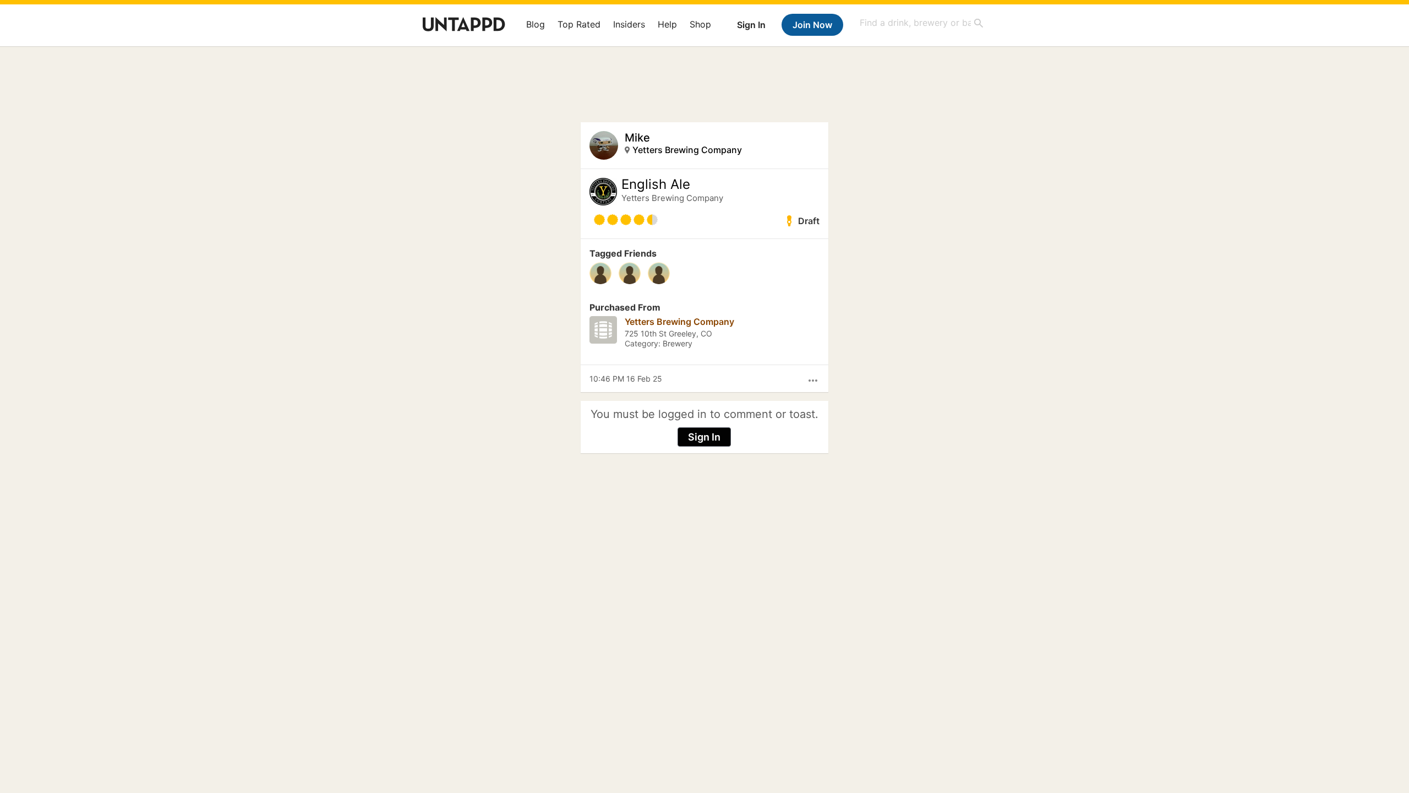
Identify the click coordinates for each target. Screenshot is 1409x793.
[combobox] (922, 22)
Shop (700, 24)
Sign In (751, 24)
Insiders (629, 24)
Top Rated (579, 24)
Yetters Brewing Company (687, 149)
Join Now (812, 24)
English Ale (655, 184)
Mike (637, 137)
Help (667, 24)
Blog (535, 24)
